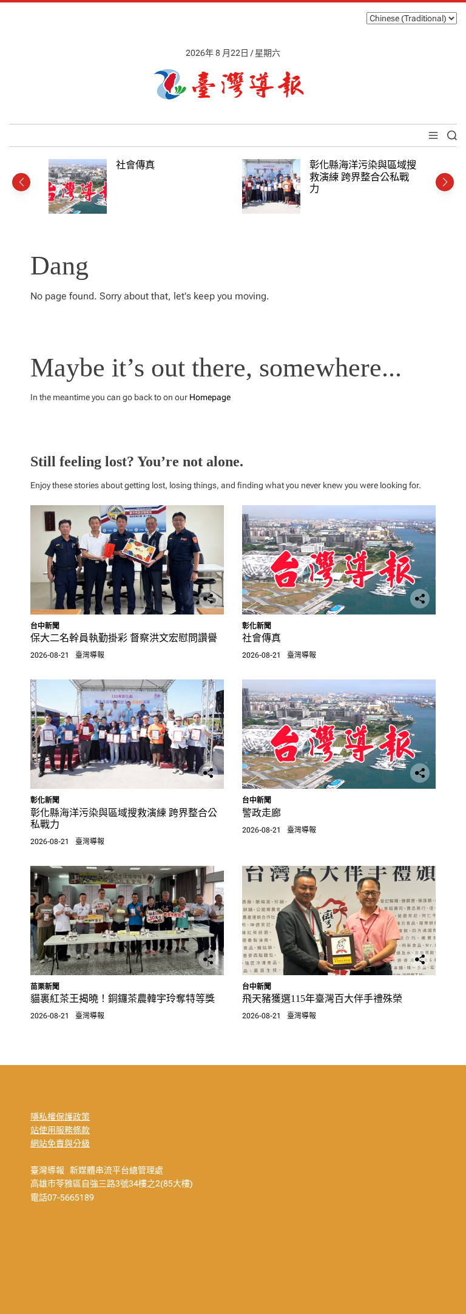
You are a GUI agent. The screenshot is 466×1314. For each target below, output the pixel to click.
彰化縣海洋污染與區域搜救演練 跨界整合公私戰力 (362, 176)
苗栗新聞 (44, 986)
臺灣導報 (89, 655)
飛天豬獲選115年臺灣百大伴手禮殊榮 (322, 998)
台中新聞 (44, 626)
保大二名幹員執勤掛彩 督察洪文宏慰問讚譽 (123, 638)
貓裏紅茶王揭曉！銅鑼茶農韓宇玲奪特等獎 (127, 998)
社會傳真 (135, 165)
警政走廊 (261, 813)
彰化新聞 (256, 626)
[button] (21, 182)
